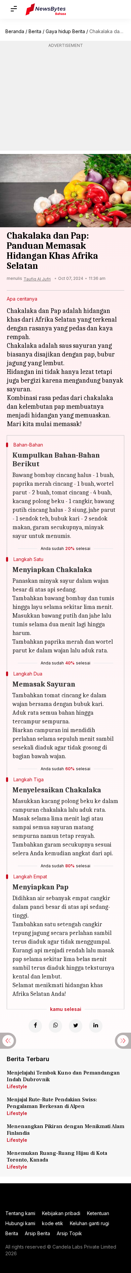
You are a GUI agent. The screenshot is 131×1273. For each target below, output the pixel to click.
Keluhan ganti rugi (89, 1223)
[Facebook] (35, 1026)
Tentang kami (20, 1213)
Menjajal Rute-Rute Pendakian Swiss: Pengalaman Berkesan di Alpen (52, 1103)
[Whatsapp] (55, 1026)
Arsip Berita (37, 1233)
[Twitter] (75, 1026)
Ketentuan (98, 1213)
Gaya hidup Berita (65, 31)
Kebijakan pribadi (61, 1213)
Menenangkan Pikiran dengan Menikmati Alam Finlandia (65, 1129)
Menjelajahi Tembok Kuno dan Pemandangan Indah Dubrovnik (63, 1076)
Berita (35, 31)
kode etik (52, 1223)
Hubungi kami (20, 1223)
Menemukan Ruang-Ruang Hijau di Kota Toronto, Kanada (57, 1156)
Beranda (14, 31)
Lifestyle (17, 1086)
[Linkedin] (95, 1026)
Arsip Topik (69, 1233)
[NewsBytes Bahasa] (46, 9)
